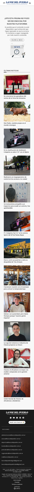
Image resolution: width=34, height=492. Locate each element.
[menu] (4, 2)
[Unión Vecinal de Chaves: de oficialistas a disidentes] (17, 387)
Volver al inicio (17, 40)
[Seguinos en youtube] (14, 418)
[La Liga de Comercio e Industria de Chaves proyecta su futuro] (17, 331)
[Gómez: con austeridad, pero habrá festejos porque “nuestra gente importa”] (17, 302)
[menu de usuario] (30, 3)
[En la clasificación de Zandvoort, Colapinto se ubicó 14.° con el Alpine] (17, 138)
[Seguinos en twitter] (17, 418)
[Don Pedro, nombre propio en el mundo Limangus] (17, 111)
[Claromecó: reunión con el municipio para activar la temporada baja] (17, 275)
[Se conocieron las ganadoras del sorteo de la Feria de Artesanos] (17, 84)
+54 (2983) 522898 (17, 472)
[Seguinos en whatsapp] (11, 418)
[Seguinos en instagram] (20, 418)
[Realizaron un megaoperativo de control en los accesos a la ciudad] (17, 165)
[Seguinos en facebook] (23, 418)
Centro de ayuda (17, 480)
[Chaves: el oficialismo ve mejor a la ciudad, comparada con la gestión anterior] (17, 358)
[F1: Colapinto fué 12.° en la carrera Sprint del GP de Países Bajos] (17, 221)
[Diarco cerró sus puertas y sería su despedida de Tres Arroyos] (17, 248)
